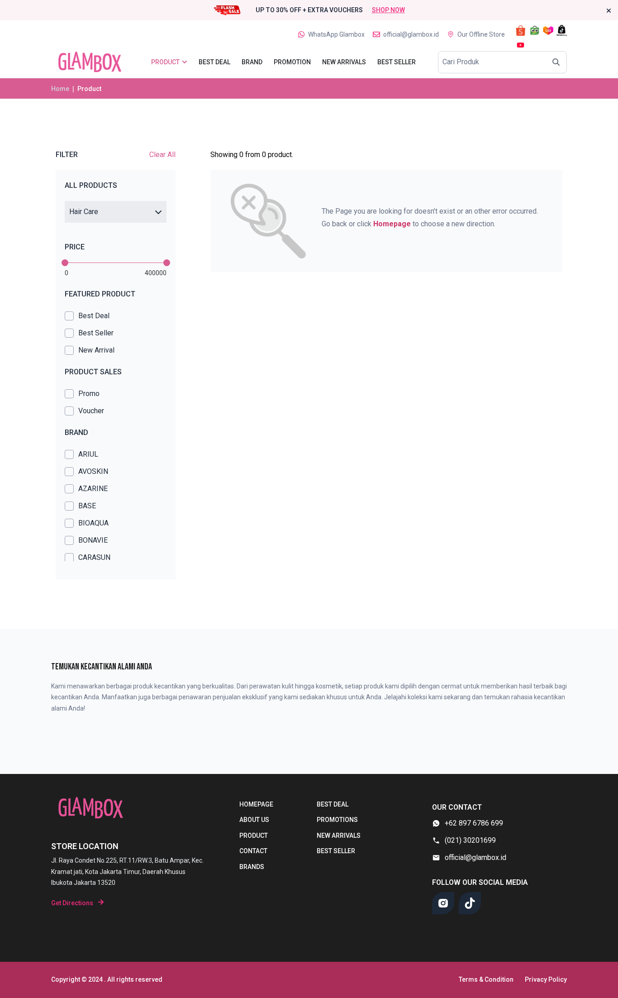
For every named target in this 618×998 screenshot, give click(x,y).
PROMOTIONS (337, 819)
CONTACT (253, 851)
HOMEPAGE (256, 804)
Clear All (162, 154)
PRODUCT (253, 835)
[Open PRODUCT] (184, 62)
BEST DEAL (332, 804)
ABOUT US (254, 819)
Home (60, 88)
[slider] (65, 262)
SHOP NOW (388, 10)
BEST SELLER (336, 851)
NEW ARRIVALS (339, 835)
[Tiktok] (470, 903)
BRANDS (251, 866)
